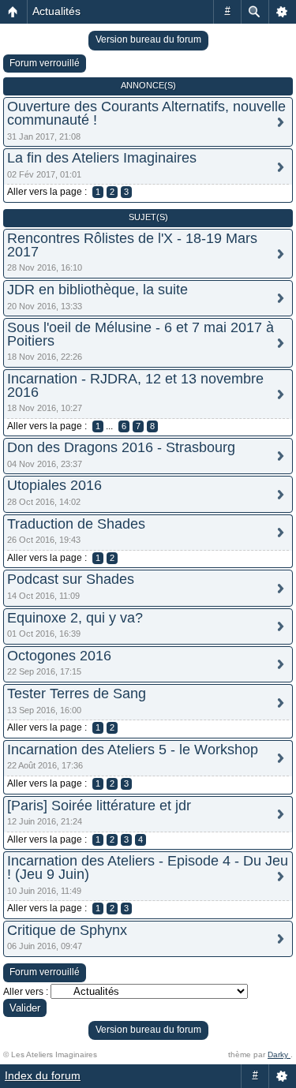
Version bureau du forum (148, 39)
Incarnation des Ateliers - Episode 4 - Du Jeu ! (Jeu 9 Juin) (147, 867)
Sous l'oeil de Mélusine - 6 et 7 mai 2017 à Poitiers (140, 334)
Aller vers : (25, 991)
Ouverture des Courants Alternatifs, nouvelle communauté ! (146, 113)
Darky (279, 1054)
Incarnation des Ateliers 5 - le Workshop (132, 749)
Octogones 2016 (59, 656)
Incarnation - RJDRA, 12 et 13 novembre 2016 (135, 385)
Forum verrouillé (44, 63)
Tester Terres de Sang (76, 693)
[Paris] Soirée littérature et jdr (99, 805)
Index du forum (43, 1075)
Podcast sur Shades (70, 579)
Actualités (56, 11)
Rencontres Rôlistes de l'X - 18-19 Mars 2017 (132, 245)
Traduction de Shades (76, 524)
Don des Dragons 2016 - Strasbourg (121, 447)
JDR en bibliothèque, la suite (97, 289)
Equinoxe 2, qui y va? (75, 618)
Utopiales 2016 (54, 485)
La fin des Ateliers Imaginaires (102, 158)
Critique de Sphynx (67, 930)
